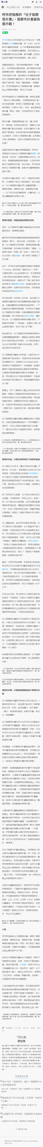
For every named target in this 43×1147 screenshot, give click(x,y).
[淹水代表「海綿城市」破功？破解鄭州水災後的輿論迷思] (21, 1083)
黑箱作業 (18, 290)
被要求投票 (19, 283)
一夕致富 (22, 964)
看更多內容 (22, 1129)
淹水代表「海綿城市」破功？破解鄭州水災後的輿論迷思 (20, 1090)
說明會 (17, 255)
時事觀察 (26, 7)
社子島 (17, 1028)
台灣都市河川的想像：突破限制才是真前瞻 (18, 1121)
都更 (33, 1028)
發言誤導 (30, 315)
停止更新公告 (13, 7)
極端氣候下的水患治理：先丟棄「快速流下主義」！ (19, 1106)
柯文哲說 (34, 540)
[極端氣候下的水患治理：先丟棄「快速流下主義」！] (21, 1099)
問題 (34, 153)
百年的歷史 (33, 473)
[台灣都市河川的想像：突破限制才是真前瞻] (21, 1115)
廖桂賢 (4, 29)
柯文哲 (25, 1028)
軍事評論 (38, 7)
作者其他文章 (21, 1076)
